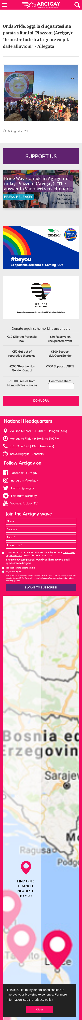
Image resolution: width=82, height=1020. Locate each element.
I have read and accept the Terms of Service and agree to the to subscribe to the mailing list (40, 554)
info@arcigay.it (19, 454)
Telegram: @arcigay (23, 496)
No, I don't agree (13, 571)
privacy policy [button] (44, 999)
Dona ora (41, 400)
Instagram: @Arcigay (24, 480)
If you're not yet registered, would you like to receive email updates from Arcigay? (38, 561)
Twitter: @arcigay (22, 488)
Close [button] (39, 1009)
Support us (41, 156)
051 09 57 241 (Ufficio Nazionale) (32, 446)
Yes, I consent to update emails (20, 567)
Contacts (38, 454)
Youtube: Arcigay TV (23, 503)
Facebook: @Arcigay (23, 473)
